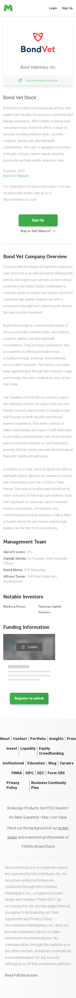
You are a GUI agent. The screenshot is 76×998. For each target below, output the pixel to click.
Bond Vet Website (16, 176)
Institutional (13, 763)
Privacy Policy (12, 785)
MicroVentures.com (20, 867)
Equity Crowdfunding (51, 750)
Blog (52, 763)
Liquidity (27, 748)
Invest (11, 748)
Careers (67, 763)
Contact (20, 738)
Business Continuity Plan (48, 785)
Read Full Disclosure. (22, 975)
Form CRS (56, 773)
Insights (56, 738)
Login (53, 8)
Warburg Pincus (14, 606)
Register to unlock (29, 698)
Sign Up (67, 8)
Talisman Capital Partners (49, 609)
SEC (40, 773)
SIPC (29, 773)
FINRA (16, 773)
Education (36, 763)
